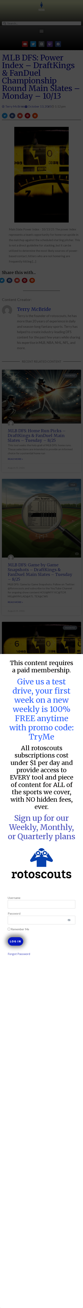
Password (14, 913)
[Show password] (69, 920)
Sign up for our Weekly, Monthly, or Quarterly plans (41, 827)
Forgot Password (19, 954)
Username (14, 897)
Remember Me (19, 929)
